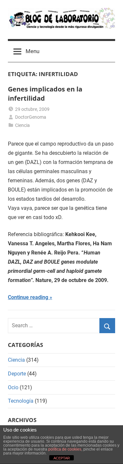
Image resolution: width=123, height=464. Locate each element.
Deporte (17, 374)
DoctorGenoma (30, 117)
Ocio (13, 387)
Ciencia (22, 125)
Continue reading (28, 297)
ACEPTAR (61, 458)
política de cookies (64, 449)
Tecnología (20, 401)
